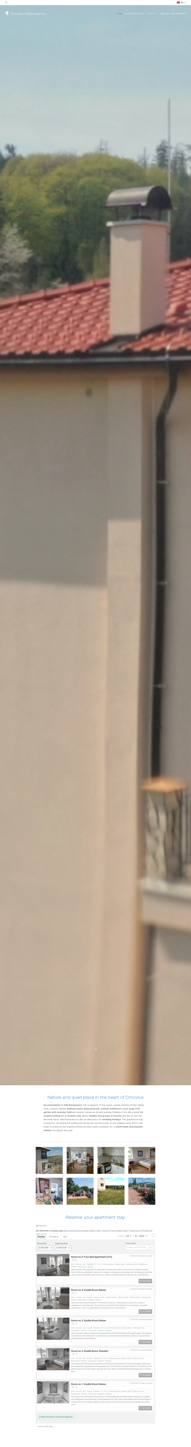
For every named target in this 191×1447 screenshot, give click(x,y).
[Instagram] (6, 2)
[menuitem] (120, 13)
